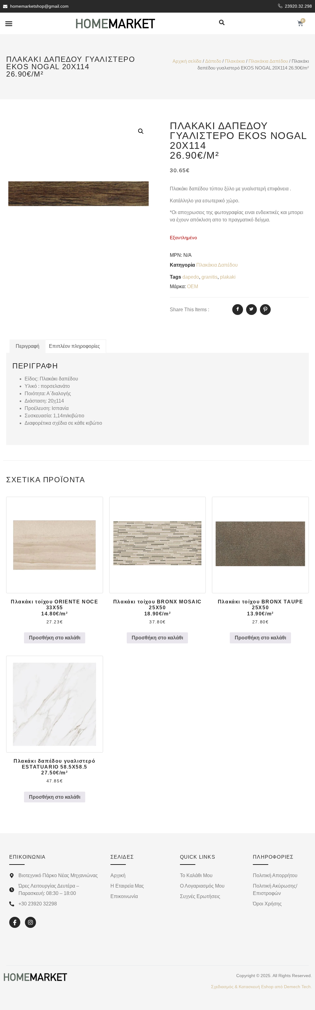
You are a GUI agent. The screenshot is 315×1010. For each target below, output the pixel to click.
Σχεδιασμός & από (261, 986)
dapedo (190, 277)
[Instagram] (30, 922)
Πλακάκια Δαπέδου (268, 61)
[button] (9, 23)
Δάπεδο (213, 61)
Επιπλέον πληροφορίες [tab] (74, 346)
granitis (209, 277)
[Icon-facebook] (14, 922)
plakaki (228, 277)
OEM (192, 286)
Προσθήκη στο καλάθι (54, 637)
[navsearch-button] (222, 23)
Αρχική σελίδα (187, 61)
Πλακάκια (235, 61)
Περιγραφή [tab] (27, 346)
